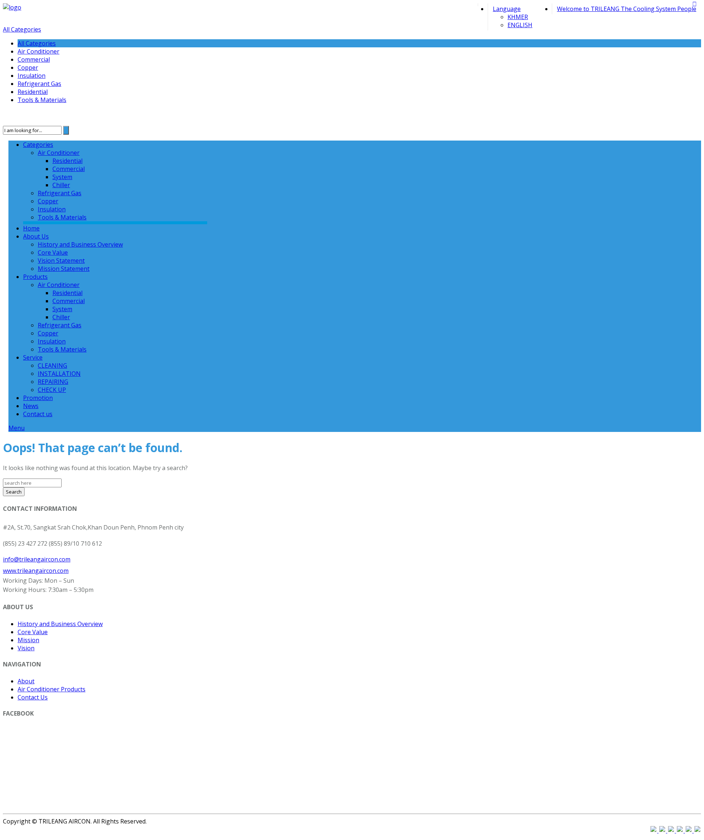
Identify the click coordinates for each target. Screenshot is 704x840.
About (26, 681)
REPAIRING (53, 382)
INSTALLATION (59, 374)
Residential (33, 92)
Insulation (31, 76)
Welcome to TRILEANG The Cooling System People (626, 9)
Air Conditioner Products (51, 689)
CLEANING (52, 365)
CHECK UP (52, 390)
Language (507, 9)
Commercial (34, 59)
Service (33, 357)
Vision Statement (61, 261)
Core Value (53, 252)
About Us (36, 236)
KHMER (517, 17)
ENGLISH (519, 25)
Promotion (38, 398)
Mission (28, 640)
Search (14, 491)
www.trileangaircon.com (36, 571)
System (62, 177)
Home (31, 228)
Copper (28, 67)
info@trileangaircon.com (36, 559)
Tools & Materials (42, 100)
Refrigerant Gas (39, 84)
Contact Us (33, 697)
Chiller (61, 185)
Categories (38, 145)
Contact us (37, 414)
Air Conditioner (38, 51)
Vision (26, 648)
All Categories (22, 29)
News (30, 406)
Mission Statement (63, 269)
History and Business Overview (80, 244)
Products (35, 277)
